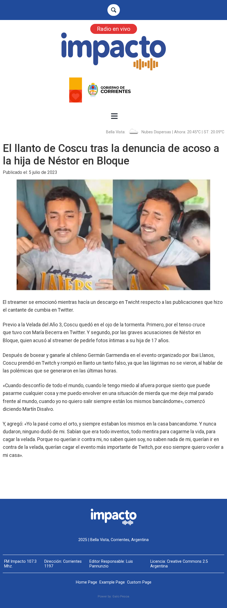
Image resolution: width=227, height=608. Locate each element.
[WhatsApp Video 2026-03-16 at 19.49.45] (113, 89)
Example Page (112, 582)
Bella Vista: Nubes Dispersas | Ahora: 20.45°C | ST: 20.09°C (165, 132)
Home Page (86, 582)
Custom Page (139, 582)
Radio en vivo (113, 29)
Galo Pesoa (120, 596)
